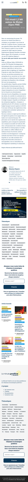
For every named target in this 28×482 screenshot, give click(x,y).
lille (13, 247)
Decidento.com (12, 479)
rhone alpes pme (6, 158)
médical (22, 249)
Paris (22, 251)
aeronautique (5, 224)
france (4, 238)
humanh (4, 156)
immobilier (20, 238)
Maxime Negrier (14, 169)
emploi (12, 233)
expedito (24, 153)
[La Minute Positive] (14, 2)
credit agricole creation (7, 153)
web (3, 258)
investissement (21, 242)
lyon (10, 249)
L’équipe (7, 391)
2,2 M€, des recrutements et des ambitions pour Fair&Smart (20, 348)
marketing (16, 249)
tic (10, 256)
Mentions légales (21, 479)
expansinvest (17, 153)
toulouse (15, 256)
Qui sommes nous (9, 389)
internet (13, 242)
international (5, 242)
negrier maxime (6, 251)
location (19, 247)
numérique (15, 251)
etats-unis (5, 236)
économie (9, 258)
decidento (20, 231)
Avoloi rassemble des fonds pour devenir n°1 (7, 315)
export (11, 236)
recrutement (5, 254)
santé (22, 254)
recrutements (14, 254)
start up (4, 256)
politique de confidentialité (15, 293)
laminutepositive (18, 245)
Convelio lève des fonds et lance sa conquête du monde (7, 356)
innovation (14, 240)
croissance (12, 231)
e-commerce (5, 233)
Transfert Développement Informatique (10, 160)
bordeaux (4, 229)
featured (18, 236)
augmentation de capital (8, 227)
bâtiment (4, 231)
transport (22, 256)
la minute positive (7, 245)
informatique (10, 156)
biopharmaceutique (21, 227)
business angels (21, 229)
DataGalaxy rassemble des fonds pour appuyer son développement (19, 328)
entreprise (20, 233)
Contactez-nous (9, 395)
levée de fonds (18, 156)
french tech (11, 238)
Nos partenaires (9, 393)
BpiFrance (12, 229)
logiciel (4, 249)
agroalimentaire (15, 224)
